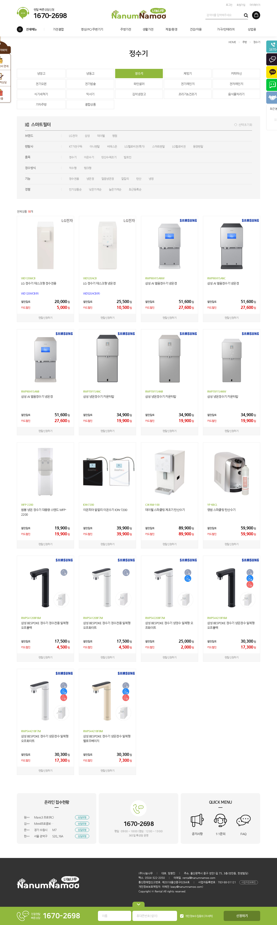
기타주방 (41, 104)
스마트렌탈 (158, 146)
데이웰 (101, 135)
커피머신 (236, 73)
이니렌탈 (95, 146)
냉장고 (41, 73)
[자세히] (208, 916)
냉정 (151, 178)
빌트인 (127, 157)
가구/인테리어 (225, 29)
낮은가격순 (95, 189)
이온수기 (89, 157)
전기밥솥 (90, 83)
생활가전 (148, 29)
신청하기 (242, 916)
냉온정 (90, 178)
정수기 (139, 73)
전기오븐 (41, 83)
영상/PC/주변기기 (92, 29)
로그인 (229, 4)
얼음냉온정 (107, 178)
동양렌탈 (198, 146)
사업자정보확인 (249, 882)
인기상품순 (75, 189)
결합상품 (90, 104)
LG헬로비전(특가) (135, 146)
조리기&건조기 (187, 94)
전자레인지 (236, 83)
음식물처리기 (236, 94)
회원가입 (241, 4)
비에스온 (112, 146)
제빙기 (188, 73)
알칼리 (125, 178)
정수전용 (74, 178)
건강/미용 (196, 29)
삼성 (87, 135)
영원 (114, 135)
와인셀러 (139, 83)
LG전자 (73, 135)
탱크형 (87, 168)
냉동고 (90, 73)
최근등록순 (135, 189)
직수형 (72, 168)
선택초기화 (245, 124)
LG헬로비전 (179, 146)
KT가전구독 (75, 146)
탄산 (138, 178)
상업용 (252, 29)
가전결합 (58, 29)
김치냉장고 (139, 94)
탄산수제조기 (108, 157)
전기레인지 (187, 83)
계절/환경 (171, 29)
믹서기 (90, 94)
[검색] (246, 15)
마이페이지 (255, 4)
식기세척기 (41, 94)
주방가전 (125, 29)
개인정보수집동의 (194, 916)
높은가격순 (115, 189)
